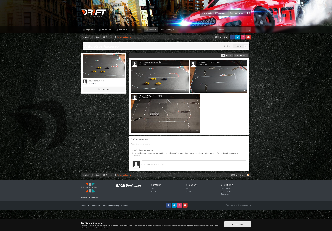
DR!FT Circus (226, 191)
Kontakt (189, 191)
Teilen (227, 46)
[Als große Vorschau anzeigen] (227, 55)
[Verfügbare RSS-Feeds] (248, 175)
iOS (152, 188)
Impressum (95, 205)
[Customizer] (248, 13)
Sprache (84, 205)
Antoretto (92, 83)
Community (167, 29)
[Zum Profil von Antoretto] (85, 82)
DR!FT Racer (225, 188)
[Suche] (248, 29)
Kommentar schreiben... (155, 164)
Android (154, 191)
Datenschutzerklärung (110, 205)
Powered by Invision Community (238, 205)
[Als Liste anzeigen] (231, 55)
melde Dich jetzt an (201, 153)
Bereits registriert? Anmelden (214, 13)
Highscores (90, 29)
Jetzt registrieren (237, 13)
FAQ (187, 188)
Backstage (225, 194)
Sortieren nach (240, 55)
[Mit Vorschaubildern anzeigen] (223, 55)
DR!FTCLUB (122, 29)
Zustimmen (238, 224)
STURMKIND (106, 29)
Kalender (137, 29)
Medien (151, 29)
